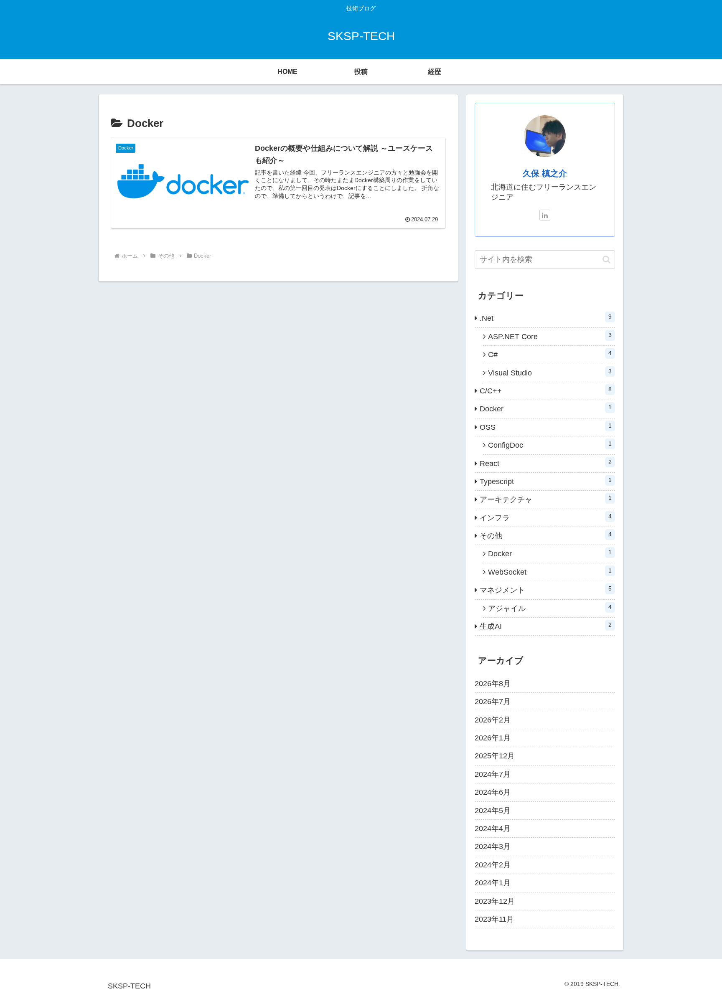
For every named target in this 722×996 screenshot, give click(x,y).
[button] (606, 259)
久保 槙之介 (545, 173)
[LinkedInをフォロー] (544, 215)
